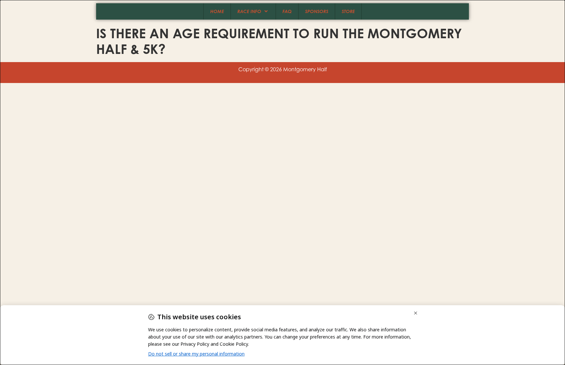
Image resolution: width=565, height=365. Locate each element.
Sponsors (316, 11)
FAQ (287, 11)
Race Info (249, 11)
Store (348, 11)
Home (217, 11)
